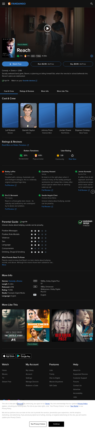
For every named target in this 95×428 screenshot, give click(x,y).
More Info (45, 91)
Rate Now (72, 159)
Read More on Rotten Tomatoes (14, 145)
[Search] (91, 3)
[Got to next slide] (92, 118)
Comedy (12, 281)
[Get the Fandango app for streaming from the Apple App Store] (9, 356)
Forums (76, 382)
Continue (56, 424)
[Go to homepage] (17, 3)
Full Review (9, 185)
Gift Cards (53, 385)
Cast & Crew (9, 91)
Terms (47, 404)
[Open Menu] (3, 3)
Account (29, 374)
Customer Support (80, 378)
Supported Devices (80, 374)
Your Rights (74, 406)
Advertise (76, 389)
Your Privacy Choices (38, 424)
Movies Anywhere (56, 382)
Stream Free (6, 382)
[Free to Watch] (38, 325)
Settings (29, 378)
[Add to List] (92, 56)
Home (4, 370)
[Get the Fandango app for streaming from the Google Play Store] (23, 356)
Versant (20, 404)
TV (3, 378)
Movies (4, 374)
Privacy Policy (83, 404)
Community (60, 159)
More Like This (62, 91)
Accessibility (77, 393)
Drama (19, 281)
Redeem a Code (32, 385)
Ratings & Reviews (27, 91)
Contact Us (77, 385)
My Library (30, 370)
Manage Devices (32, 382)
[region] (47, 414)
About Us (76, 370)
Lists (51, 370)
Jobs (75, 397)
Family (51, 374)
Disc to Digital (54, 378)
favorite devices (29, 81)
